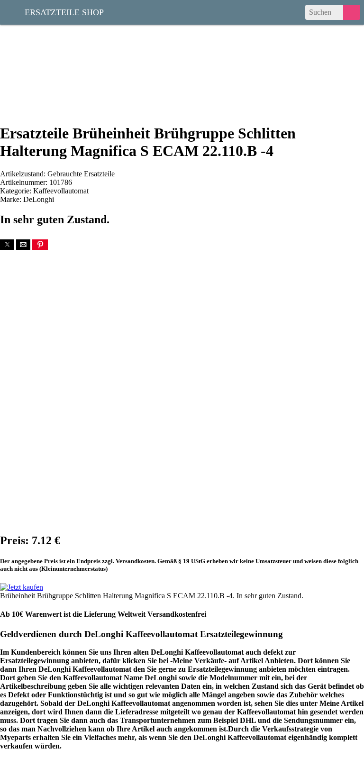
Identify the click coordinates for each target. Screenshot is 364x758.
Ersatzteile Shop (64, 11)
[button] (7, 244)
